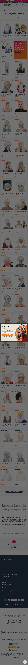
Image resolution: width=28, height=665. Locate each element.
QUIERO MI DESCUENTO (7, 334)
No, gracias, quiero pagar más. (7, 338)
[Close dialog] (26, 325)
